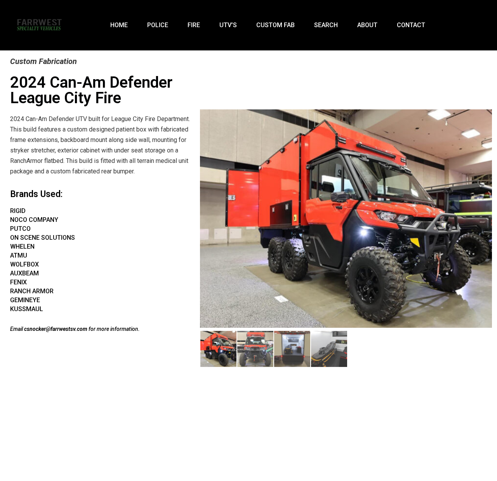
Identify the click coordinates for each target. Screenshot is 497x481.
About (367, 25)
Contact (411, 25)
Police (157, 25)
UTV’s (228, 25)
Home (119, 25)
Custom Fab (275, 25)
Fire (194, 25)
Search (326, 25)
